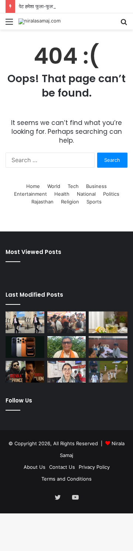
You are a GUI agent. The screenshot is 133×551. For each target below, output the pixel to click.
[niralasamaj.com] (39, 21)
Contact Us (62, 467)
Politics (111, 194)
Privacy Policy (94, 467)
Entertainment (30, 194)
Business (96, 186)
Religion (70, 202)
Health (61, 194)
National (86, 194)
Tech (73, 186)
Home (33, 186)
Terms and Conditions (66, 479)
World (53, 186)
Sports (94, 202)
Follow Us (19, 400)
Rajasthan (42, 202)
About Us (34, 467)
